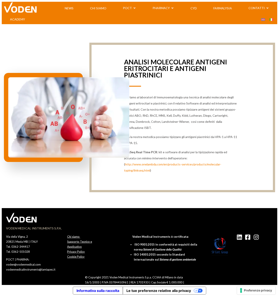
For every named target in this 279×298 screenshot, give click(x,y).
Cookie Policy (76, 256)
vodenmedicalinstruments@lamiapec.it (30, 269)
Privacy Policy (76, 251)
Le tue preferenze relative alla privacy (158, 290)
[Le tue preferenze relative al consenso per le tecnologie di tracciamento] (256, 290)
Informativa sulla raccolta (98, 290)
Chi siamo (73, 236)
